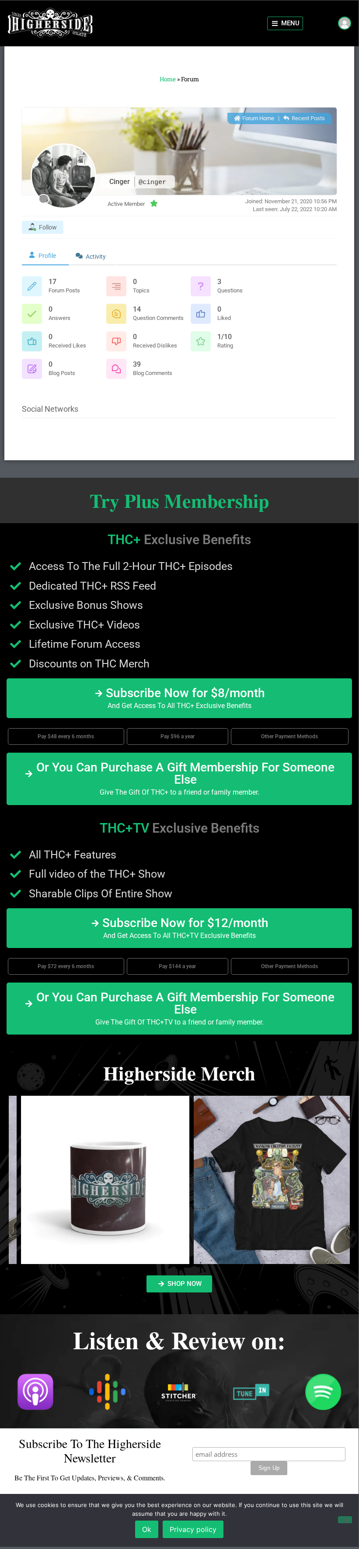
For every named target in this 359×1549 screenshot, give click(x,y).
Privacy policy (193, 1529)
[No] (345, 1519)
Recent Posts (307, 118)
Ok (146, 1529)
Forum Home (257, 118)
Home (168, 79)
